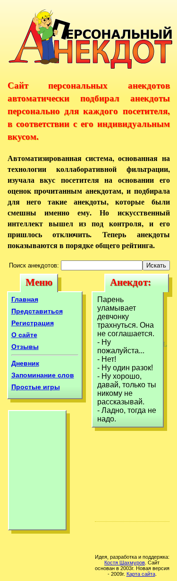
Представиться (37, 311)
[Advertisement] (37, 472)
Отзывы (25, 346)
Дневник (25, 363)
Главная (24, 299)
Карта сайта (140, 574)
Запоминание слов (42, 375)
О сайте (24, 335)
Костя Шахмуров (124, 562)
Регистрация (32, 323)
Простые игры (35, 387)
